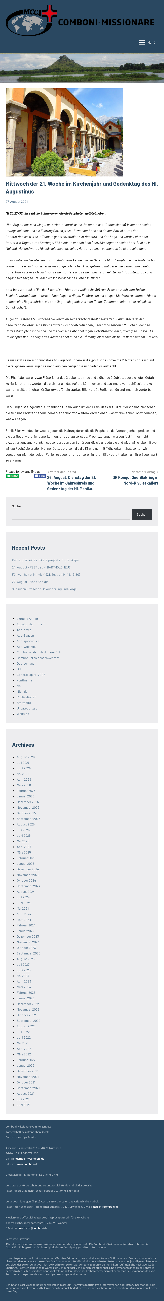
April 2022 (24, 1048)
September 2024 (28, 886)
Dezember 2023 (28, 936)
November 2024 (28, 875)
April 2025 (24, 847)
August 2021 (25, 1093)
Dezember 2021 (27, 1071)
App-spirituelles (28, 641)
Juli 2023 (23, 964)
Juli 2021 (23, 1099)
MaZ (19, 686)
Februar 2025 (26, 858)
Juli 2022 (23, 1032)
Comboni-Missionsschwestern (38, 658)
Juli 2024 (23, 897)
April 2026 (24, 779)
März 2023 (24, 987)
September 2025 (28, 818)
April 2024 (24, 914)
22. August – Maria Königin (30, 581)
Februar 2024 (26, 925)
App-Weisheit (26, 646)
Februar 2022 (26, 1060)
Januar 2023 (25, 998)
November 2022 (28, 1009)
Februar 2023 (26, 992)
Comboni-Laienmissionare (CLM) (39, 652)
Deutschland (26, 663)
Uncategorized (27, 708)
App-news (24, 630)
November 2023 (28, 942)
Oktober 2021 (26, 1082)
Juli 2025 (23, 830)
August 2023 (26, 959)
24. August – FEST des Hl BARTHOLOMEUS (41, 567)
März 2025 (24, 852)
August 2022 (26, 1026)
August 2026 (26, 757)
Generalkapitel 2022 (31, 674)
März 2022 (24, 1054)
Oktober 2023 (26, 947)
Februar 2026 (26, 790)
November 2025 (28, 807)
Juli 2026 (23, 762)
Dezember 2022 (28, 1004)
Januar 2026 (25, 796)
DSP (19, 669)
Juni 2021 (23, 1105)
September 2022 (28, 1020)
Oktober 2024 (26, 880)
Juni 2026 (24, 768)
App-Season (25, 635)
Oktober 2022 (26, 1015)
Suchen (17, 506)
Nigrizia (22, 691)
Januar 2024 (25, 931)
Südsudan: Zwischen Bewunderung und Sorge (44, 589)
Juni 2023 (24, 970)
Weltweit (23, 714)
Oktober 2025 (26, 813)
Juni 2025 (24, 835)
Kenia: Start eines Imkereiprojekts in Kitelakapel (46, 560)
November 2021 (28, 1076)
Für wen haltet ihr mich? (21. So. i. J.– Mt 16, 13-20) (46, 574)
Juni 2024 (24, 903)
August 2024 (26, 891)
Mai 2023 (23, 976)
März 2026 (24, 785)
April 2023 (24, 981)
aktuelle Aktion (27, 618)
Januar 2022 (25, 1065)
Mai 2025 (23, 841)
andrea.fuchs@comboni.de (31, 1228)
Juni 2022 (24, 1037)
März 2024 (24, 919)
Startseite (24, 702)
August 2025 (26, 824)
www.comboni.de (27, 1164)
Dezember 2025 (28, 802)
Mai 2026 (23, 774)
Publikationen (26, 697)
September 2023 (28, 953)
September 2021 (28, 1088)
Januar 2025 (25, 863)
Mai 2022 (23, 1043)
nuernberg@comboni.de (29, 1158)
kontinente (24, 680)
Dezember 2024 (28, 869)
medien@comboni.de (105, 1206)
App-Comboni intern (31, 624)
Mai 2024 (23, 908)
